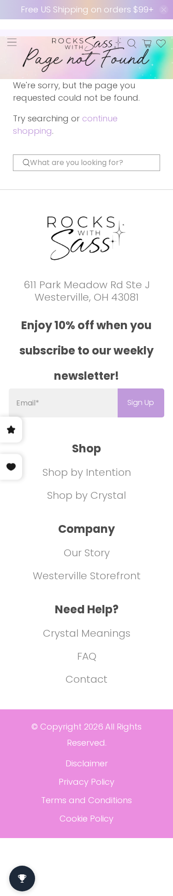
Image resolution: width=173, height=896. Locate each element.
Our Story (87, 553)
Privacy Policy (86, 782)
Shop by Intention (86, 472)
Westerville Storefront (87, 576)
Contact (86, 679)
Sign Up (140, 402)
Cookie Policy (86, 818)
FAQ (86, 656)
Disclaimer (87, 763)
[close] (163, 9)
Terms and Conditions (86, 800)
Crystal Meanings (87, 633)
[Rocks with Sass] (86, 43)
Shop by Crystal (86, 495)
